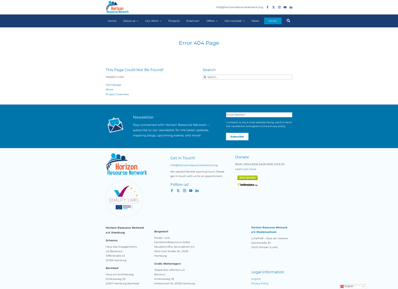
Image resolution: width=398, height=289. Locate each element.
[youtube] (285, 7)
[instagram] (279, 7)
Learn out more (245, 169)
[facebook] (267, 7)
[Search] (288, 21)
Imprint (256, 278)
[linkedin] (291, 7)
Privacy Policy (260, 283)
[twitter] (273, 7)
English (348, 286)
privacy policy (276, 126)
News (109, 89)
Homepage (113, 84)
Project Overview (117, 94)
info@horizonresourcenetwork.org (239, 7)
